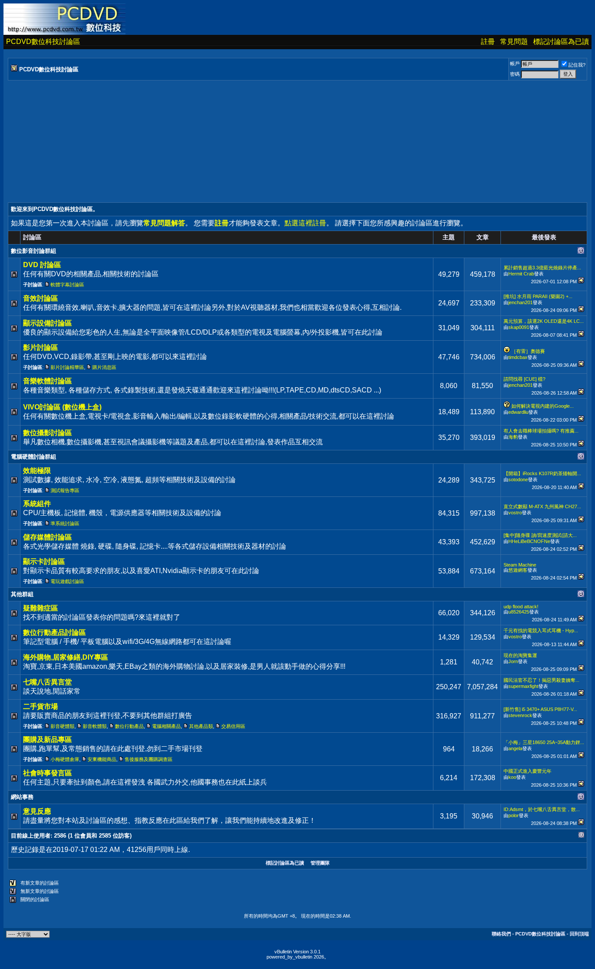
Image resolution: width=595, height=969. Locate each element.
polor (513, 815)
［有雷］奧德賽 (528, 351)
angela (515, 748)
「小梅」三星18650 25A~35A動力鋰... (544, 742)
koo (512, 777)
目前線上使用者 (31, 835)
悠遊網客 (517, 570)
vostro (515, 512)
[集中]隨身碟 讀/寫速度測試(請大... (540, 535)
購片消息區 (104, 367)
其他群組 (22, 594)
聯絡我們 (501, 933)
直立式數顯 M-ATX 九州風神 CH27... (542, 506)
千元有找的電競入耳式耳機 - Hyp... (541, 630)
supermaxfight (523, 686)
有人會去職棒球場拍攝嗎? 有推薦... (541, 430)
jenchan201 (520, 302)
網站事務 (22, 797)
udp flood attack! (521, 606)
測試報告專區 (65, 490)
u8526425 (518, 611)
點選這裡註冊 (305, 223)
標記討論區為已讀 (561, 41)
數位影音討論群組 (33, 251)
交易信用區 (233, 726)
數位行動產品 (129, 726)
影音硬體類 (62, 726)
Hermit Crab (521, 273)
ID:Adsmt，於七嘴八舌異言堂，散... (542, 809)
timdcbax (517, 357)
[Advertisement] (269, 141)
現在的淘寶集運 (520, 655)
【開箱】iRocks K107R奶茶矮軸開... (542, 473)
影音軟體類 (95, 726)
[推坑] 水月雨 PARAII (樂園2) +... (538, 296)
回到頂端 (579, 933)
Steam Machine (520, 564)
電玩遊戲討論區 (67, 581)
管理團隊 (320, 862)
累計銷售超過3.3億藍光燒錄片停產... (542, 267)
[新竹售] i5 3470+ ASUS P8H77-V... (540, 709)
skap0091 (518, 327)
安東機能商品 (102, 759)
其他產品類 (201, 726)
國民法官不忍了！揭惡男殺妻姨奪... (541, 680)
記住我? (576, 64)
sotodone (518, 479)
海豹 (513, 436)
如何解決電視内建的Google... (542, 406)
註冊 (488, 41)
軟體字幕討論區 (67, 284)
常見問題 (514, 41)
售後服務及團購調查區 (148, 759)
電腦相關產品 (166, 726)
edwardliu (518, 412)
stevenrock (520, 715)
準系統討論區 (65, 523)
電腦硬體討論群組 (33, 456)
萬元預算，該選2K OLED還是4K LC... (544, 321)
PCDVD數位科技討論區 (43, 41)
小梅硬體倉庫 (65, 759)
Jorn (513, 661)
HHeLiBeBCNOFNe (529, 541)
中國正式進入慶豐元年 (527, 771)
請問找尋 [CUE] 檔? (524, 379)
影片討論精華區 (67, 367)
